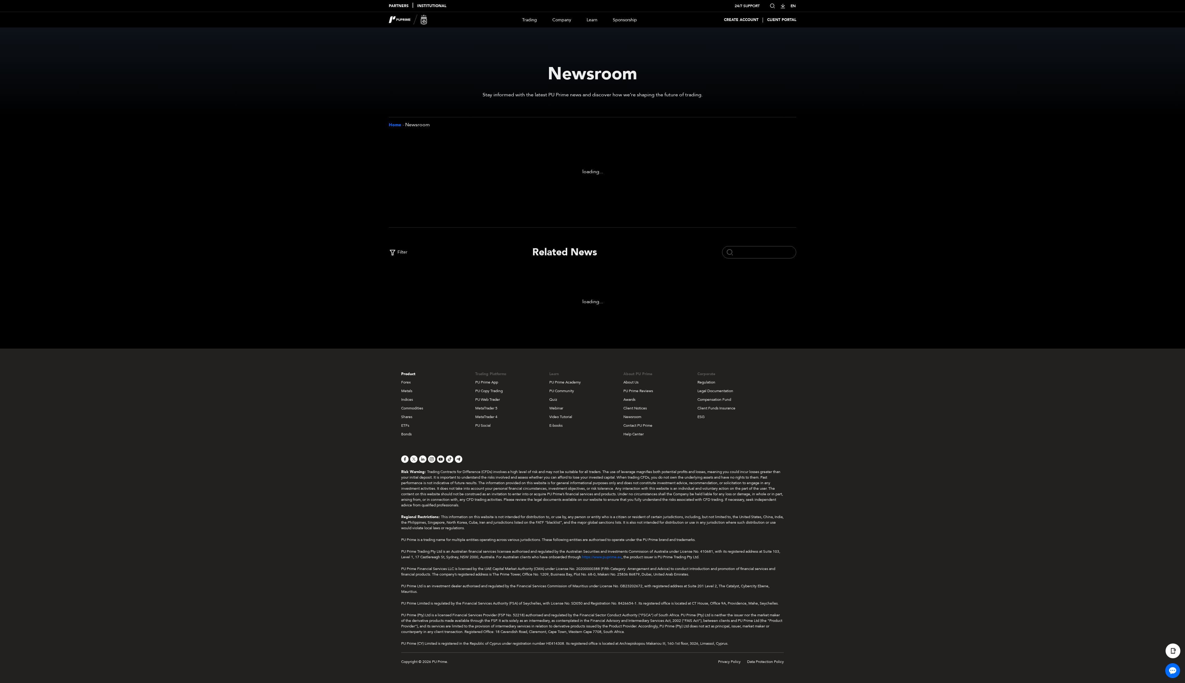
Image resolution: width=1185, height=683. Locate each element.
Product (408, 373)
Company (561, 20)
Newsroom (632, 416)
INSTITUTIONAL (431, 5)
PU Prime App (486, 382)
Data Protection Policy (765, 661)
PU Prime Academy (565, 382)
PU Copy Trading (489, 390)
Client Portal (781, 19)
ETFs (405, 425)
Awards (629, 399)
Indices (407, 399)
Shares (406, 416)
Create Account (741, 19)
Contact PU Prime (637, 425)
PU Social (483, 425)
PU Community (561, 390)
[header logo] (408, 20)
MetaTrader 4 (486, 416)
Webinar (556, 408)
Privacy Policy (729, 661)
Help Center (633, 434)
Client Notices (635, 408)
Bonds (406, 434)
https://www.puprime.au (602, 557)
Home (395, 125)
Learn (592, 20)
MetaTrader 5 (486, 408)
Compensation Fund (714, 399)
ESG (701, 416)
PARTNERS (399, 5)
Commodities (412, 408)
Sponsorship (625, 20)
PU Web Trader (487, 399)
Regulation (706, 382)
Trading (529, 20)
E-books (556, 425)
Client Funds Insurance (716, 408)
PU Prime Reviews (638, 390)
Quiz (553, 399)
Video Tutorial (560, 416)
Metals (406, 390)
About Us (630, 382)
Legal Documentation (715, 390)
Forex (406, 382)
